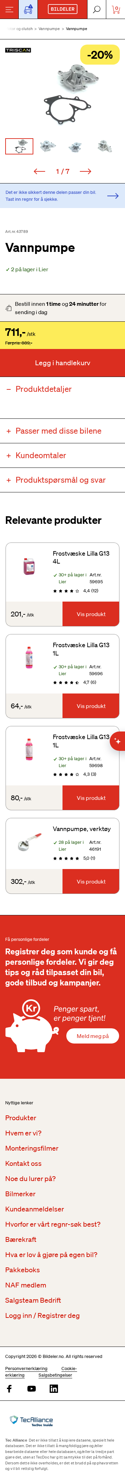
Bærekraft (20, 1239)
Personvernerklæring (26, 1368)
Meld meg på (93, 1035)
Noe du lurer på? (30, 1178)
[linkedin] (54, 1389)
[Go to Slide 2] (48, 146)
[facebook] (9, 1389)
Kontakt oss (23, 1163)
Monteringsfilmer (31, 1148)
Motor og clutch (19, 28)
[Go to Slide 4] (106, 146)
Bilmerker (20, 1194)
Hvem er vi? (23, 1133)
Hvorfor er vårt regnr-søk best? (52, 1224)
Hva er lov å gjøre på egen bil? (51, 1254)
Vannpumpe (49, 28)
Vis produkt (91, 614)
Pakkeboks (22, 1270)
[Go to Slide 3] (77, 146)
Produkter (20, 1118)
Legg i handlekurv (62, 363)
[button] (62, 95)
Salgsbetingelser (55, 1375)
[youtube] (31, 1389)
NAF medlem (25, 1285)
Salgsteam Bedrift (33, 1300)
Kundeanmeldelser (34, 1209)
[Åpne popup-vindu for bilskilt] (28, 9)
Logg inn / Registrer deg (42, 1315)
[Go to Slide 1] (19, 146)
